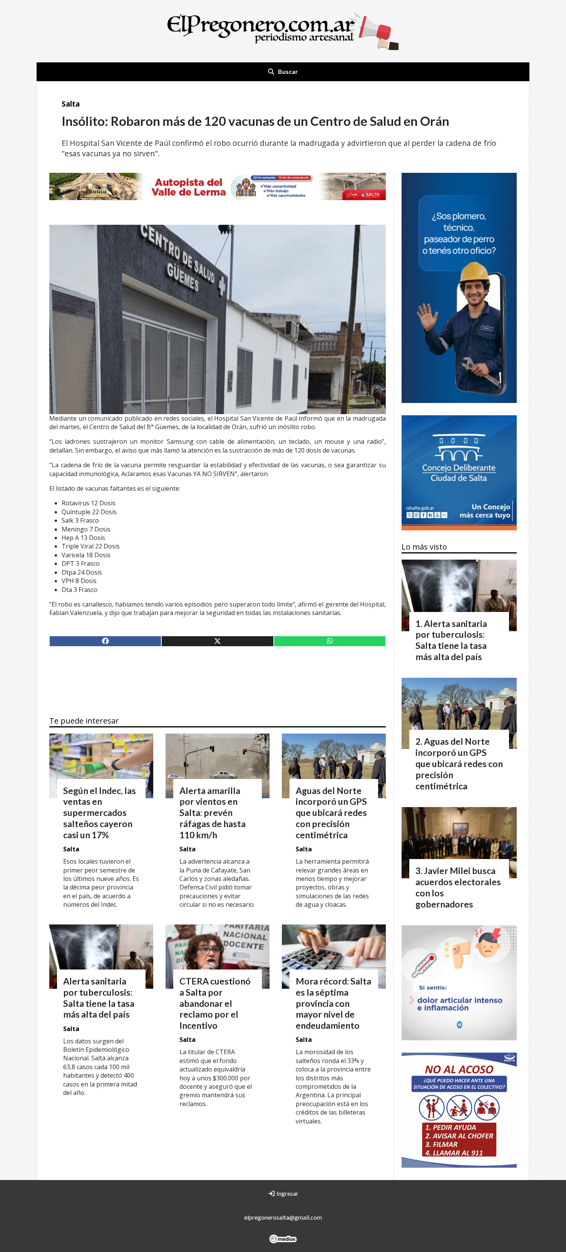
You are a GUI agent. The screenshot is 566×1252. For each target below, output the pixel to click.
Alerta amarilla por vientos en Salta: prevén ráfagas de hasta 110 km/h (212, 812)
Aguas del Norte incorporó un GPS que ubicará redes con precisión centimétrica (331, 812)
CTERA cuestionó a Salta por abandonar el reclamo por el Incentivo (215, 1003)
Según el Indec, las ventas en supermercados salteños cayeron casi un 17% (99, 812)
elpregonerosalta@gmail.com (283, 1217)
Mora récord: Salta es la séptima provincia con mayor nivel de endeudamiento (333, 1003)
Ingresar (286, 1193)
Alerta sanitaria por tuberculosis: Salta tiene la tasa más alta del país (98, 998)
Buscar (288, 71)
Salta (71, 104)
